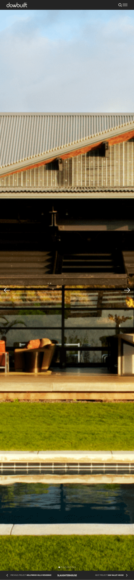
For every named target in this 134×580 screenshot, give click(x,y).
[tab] (59, 567)
